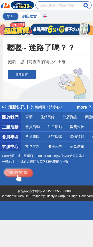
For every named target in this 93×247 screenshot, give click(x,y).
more (82, 107)
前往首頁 (22, 74)
